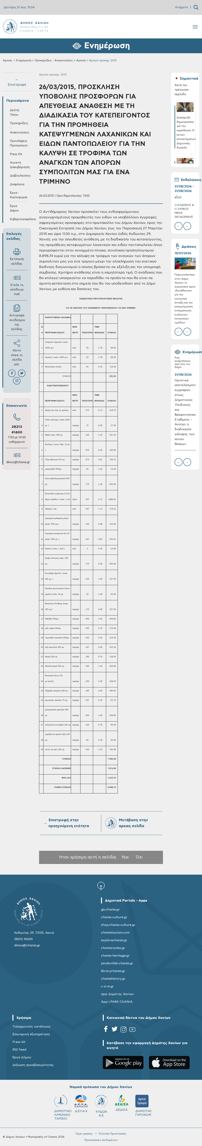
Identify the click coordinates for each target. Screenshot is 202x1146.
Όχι (139, 857)
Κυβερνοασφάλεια (19, 219)
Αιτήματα (181, 7)
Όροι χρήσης (84, 1133)
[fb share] (12, 373)
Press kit (18, 1042)
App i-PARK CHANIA (117, 1001)
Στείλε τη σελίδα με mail (17, 290)
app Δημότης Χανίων (117, 994)
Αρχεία (81, 60)
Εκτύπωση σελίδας (17, 261)
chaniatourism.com (115, 932)
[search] (196, 7)
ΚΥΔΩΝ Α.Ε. (101, 1113)
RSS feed (19, 1049)
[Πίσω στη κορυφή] (101, 885)
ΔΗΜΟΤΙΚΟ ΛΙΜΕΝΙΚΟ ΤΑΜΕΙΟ (62, 1115)
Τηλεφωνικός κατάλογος (31, 1026)
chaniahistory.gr (113, 978)
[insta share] (17, 380)
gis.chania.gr (110, 909)
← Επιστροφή (17, 82)
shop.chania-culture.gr (118, 924)
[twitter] (115, 1030)
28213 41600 (23, 939)
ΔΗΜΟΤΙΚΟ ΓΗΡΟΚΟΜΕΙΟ (143, 1113)
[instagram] (123, 1030)
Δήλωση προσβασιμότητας (33, 1065)
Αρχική (7, 60)
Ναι (125, 857)
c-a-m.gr (107, 986)
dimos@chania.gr (18, 462)
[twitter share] (21, 373)
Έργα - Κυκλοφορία (18, 195)
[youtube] (132, 1030)
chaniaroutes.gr (113, 948)
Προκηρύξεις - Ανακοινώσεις (54, 60)
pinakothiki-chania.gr (117, 963)
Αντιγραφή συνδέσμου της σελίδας (17, 322)
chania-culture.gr (114, 917)
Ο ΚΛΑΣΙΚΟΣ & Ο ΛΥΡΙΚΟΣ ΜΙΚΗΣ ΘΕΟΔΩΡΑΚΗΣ (184, 211)
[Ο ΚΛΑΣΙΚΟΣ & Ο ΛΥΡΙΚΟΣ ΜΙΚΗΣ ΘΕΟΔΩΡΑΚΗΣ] (185, 197)
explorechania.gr (114, 940)
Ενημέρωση (23, 60)
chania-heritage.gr (115, 955)
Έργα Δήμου (21, 1057)
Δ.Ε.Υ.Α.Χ (81, 1111)
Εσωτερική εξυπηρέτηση (31, 1034)
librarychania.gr (113, 971)
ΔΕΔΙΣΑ (122, 1109)
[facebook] (106, 1030)
